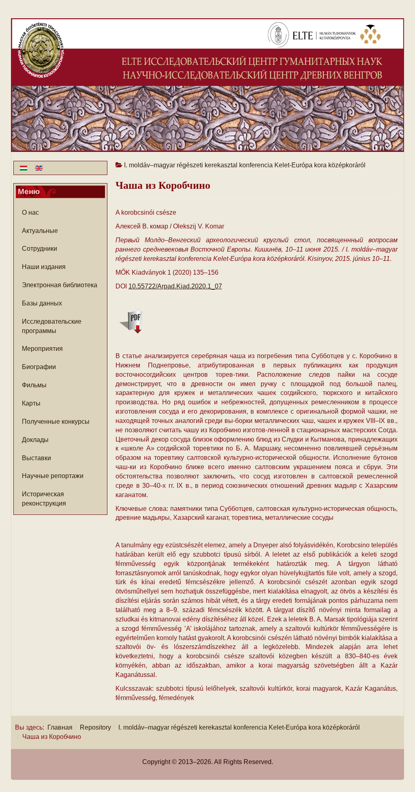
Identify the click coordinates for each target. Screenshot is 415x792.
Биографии (39, 366)
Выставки (36, 458)
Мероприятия (42, 348)
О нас (30, 212)
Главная (60, 727)
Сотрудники (39, 248)
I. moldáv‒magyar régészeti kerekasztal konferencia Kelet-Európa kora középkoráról (239, 727)
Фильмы (34, 385)
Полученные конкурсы (56, 421)
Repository (95, 727)
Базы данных (42, 303)
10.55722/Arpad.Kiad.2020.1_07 (175, 286)
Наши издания (44, 266)
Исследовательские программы (51, 326)
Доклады (35, 439)
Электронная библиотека (59, 285)
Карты (31, 403)
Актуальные (40, 230)
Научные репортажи (52, 475)
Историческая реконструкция (44, 499)
